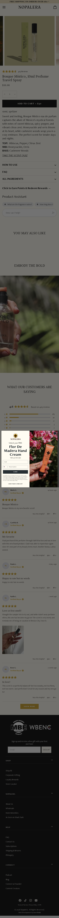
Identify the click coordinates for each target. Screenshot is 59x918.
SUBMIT (15, 472)
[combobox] (5, 467)
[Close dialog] (55, 433)
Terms (16, 480)
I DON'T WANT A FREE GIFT (15, 484)
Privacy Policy (12, 480)
